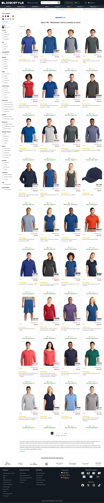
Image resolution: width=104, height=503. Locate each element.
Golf (5, 134)
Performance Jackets (9, 119)
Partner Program (6, 487)
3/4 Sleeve (6, 157)
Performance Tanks (8, 104)
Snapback (6, 39)
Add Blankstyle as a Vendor (9, 473)
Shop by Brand (20, 6)
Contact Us (92, 3)
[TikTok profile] (99, 486)
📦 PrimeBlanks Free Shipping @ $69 (13, 9)
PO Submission (23, 480)
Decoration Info (39, 475)
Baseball (6, 141)
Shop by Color (93, 6)
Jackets (6, 90)
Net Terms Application (7, 484)
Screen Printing (39, 482)
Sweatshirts (35, 6)
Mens (46, 6)
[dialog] (2, 502)
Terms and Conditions (7, 494)
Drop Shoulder (7, 155)
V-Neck (5, 165)
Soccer (5, 143)
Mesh (5, 61)
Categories (79, 6)
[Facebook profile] (82, 486)
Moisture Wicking (8, 174)
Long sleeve (7, 148)
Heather (6, 68)
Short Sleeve (7, 150)
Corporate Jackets (8, 124)
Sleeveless (6, 153)
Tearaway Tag (7, 184)
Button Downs (7, 128)
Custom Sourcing (6, 482)
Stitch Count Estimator (41, 484)
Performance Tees (8, 102)
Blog (4, 478)
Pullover (6, 78)
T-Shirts (8, 6)
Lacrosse (6, 138)
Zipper (5, 32)
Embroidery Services (40, 480)
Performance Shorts (8, 107)
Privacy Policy (6, 489)
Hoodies (6, 97)
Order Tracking (23, 473)
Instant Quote (39, 478)
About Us (5, 475)
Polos (5, 95)
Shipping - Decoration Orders (26, 478)
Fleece (5, 64)
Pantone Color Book (40, 473)
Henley (5, 169)
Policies (4, 491)
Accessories (6, 111)
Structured (6, 80)
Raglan (5, 76)
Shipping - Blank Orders (25, 475)
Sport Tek (6, 27)
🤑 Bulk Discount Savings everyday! (91, 9)
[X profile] (88, 486)
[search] (58, 2)
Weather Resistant (8, 177)
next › (65, 433)
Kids (68, 6)
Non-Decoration (7, 189)
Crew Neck (6, 162)
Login (86, 3)
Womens (57, 6)
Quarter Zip (6, 34)
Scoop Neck (7, 167)
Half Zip (6, 37)
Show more (5, 22)
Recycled (6, 54)
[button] (69, 3)
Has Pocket (6, 73)
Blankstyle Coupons (7, 480)
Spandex (6, 66)
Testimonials (5, 496)
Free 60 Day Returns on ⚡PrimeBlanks (39, 9)
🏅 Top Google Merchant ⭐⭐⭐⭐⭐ (65, 9)
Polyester (6, 59)
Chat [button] (78, 2)
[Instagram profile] (93, 486)
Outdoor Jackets (8, 116)
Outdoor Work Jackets (9, 126)
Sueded (6, 179)
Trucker (6, 83)
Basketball (6, 136)
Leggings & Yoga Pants (9, 109)
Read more (22, 451)
